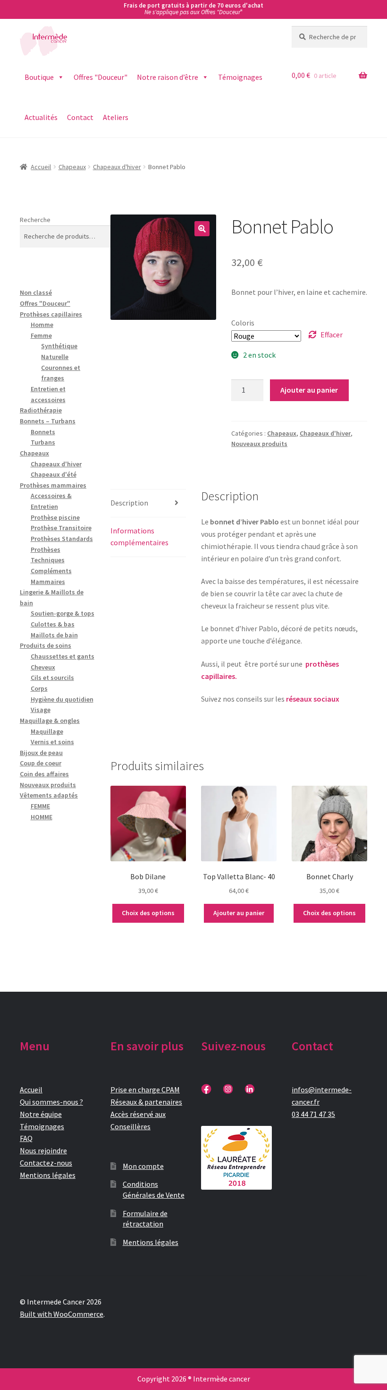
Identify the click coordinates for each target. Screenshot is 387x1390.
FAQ (26, 1138)
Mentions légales (48, 1175)
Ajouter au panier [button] (238, 913)
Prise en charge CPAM (145, 1089)
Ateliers (115, 117)
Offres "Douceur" (100, 77)
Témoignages (240, 77)
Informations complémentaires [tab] (139, 537)
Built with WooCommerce (61, 1314)
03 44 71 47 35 (313, 1114)
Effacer (331, 334)
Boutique (39, 77)
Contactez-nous (46, 1162)
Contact (80, 117)
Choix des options (148, 913)
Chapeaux (72, 167)
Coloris (242, 322)
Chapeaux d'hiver (117, 167)
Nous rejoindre (43, 1150)
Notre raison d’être (167, 77)
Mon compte (143, 1166)
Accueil (41, 167)
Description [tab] (129, 502)
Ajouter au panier (309, 390)
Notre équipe (41, 1114)
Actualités (41, 117)
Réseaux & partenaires (146, 1102)
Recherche (35, 219)
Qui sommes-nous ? (51, 1102)
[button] (202, 228)
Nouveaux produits (259, 443)
